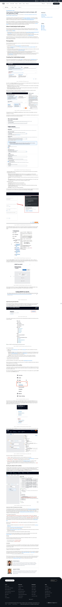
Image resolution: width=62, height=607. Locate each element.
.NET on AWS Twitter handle (25, 552)
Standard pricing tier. (31, 35)
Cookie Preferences (14, 604)
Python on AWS (34, 591)
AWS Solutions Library (21, 591)
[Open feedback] (61, 303)
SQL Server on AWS (43, 15)
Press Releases (7, 597)
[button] (12, 3)
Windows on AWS (43, 14)
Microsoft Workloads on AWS (10, 10)
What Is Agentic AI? (8, 589)
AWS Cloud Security (8, 592)
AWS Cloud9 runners (15, 349)
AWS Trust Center (21, 589)
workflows (13, 30)
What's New (7, 594)
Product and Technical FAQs (22, 594)
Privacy (6, 604)
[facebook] (48, 602)
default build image (31, 458)
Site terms (9, 604)
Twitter (43, 25)
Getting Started (20, 586)
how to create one (18, 45)
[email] (56, 602)
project (21, 59)
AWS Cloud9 (24, 349)
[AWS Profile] (59, 1)
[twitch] (52, 602)
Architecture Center (21, 592)
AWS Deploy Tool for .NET (27, 460)
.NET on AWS (32, 552)
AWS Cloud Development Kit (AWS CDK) (15, 529)
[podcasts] (55, 602)
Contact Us (46, 586)
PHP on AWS (33, 594)
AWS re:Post (47, 589)
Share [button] (16, 15)
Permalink (13, 15)
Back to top (30, 599)
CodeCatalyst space (12, 46)
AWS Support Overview (48, 592)
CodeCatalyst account (33, 59)
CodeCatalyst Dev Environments (28, 360)
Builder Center (34, 586)
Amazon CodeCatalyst (27, 17)
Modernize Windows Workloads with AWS (46, 17)
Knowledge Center (47, 591)
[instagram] (51, 602)
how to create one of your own (23, 46)
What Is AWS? (7, 586)
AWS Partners (20, 597)
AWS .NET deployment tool (30, 19)
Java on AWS (33, 592)
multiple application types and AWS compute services (27, 511)
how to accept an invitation (31, 46)
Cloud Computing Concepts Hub (10, 591)
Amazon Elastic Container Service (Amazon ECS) (28, 18)
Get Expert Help (47, 594)
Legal (46, 597)
